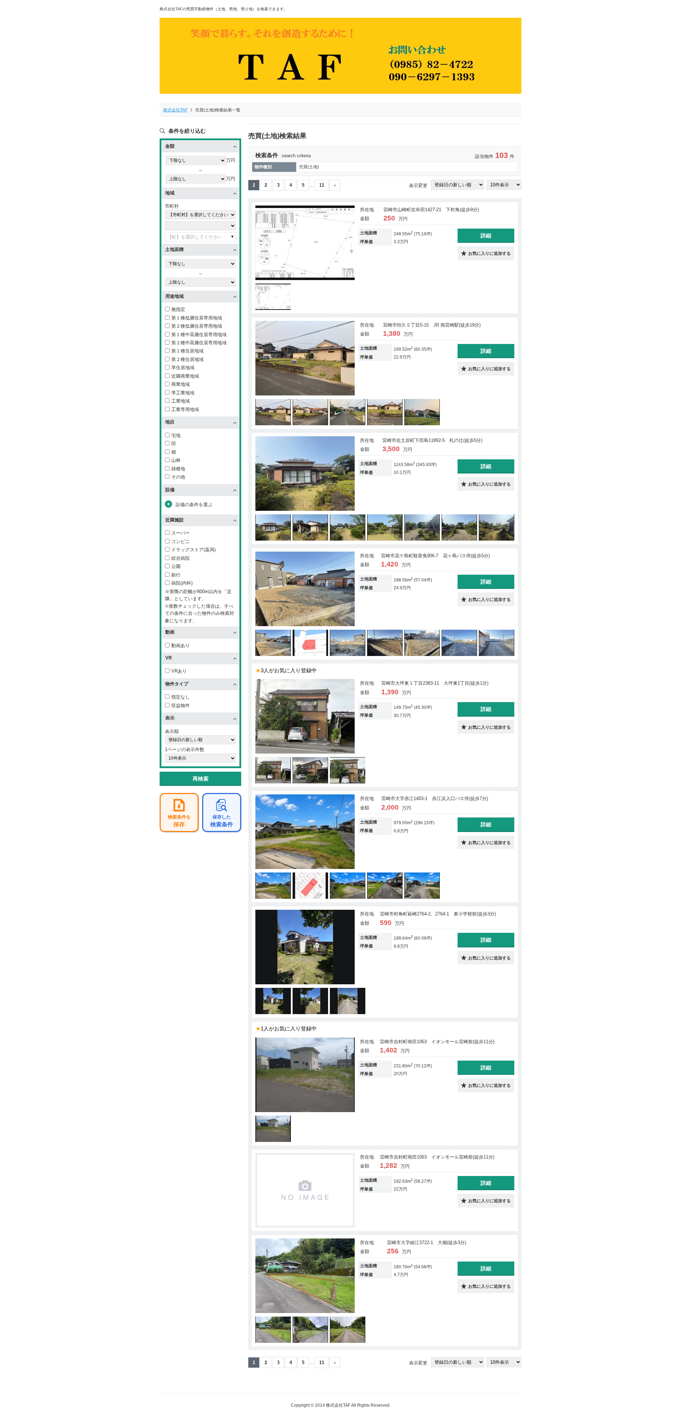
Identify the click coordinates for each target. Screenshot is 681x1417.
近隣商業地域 (185, 376)
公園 (176, 566)
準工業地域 (182, 392)
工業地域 (180, 401)
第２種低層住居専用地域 (196, 326)
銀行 (176, 575)
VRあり (179, 671)
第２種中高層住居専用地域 (199, 342)
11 (321, 185)
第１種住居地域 (187, 351)
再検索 (201, 779)
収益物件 (180, 705)
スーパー (180, 533)
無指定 (178, 309)
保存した (221, 820)
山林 (176, 460)
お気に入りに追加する (489, 253)
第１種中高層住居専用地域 (199, 334)
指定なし (180, 697)
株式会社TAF (175, 110)
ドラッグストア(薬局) (193, 549)
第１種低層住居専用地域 (196, 318)
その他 (178, 477)
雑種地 (178, 468)
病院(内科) (182, 583)
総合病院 (180, 558)
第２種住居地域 (187, 359)
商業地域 (180, 384)
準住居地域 (182, 367)
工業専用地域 (185, 409)
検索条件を (179, 820)
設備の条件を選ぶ (194, 504)
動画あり (180, 645)
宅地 (176, 435)
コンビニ (180, 541)
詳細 (486, 235)
